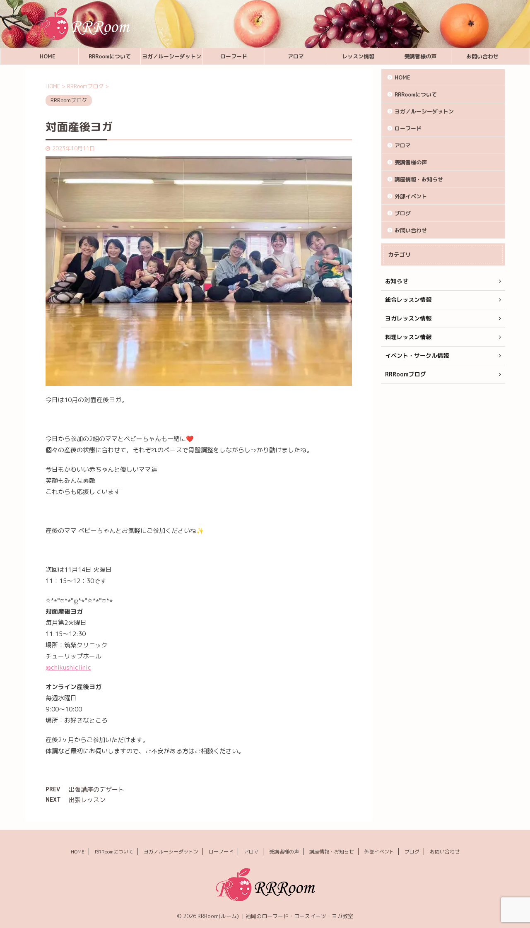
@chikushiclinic (68, 667)
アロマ (296, 56)
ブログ (403, 213)
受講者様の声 (420, 56)
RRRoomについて (110, 56)
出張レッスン (87, 799)
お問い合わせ (482, 56)
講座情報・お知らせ (419, 179)
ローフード (233, 56)
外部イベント (411, 196)
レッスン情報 (358, 56)
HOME (47, 56)
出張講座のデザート (96, 789)
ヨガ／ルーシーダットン (171, 56)
